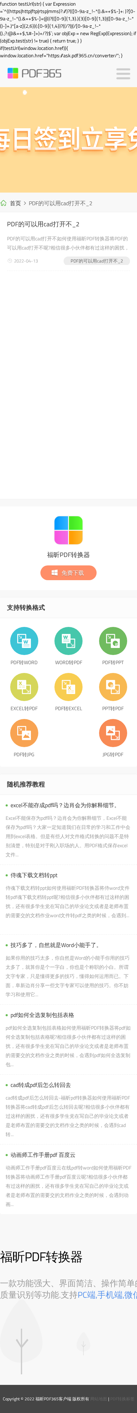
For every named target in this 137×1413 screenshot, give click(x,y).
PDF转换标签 (122, 1398)
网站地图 (98, 1398)
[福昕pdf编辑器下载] (68, 140)
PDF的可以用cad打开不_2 (43, 224)
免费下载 (72, 573)
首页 (15, 203)
